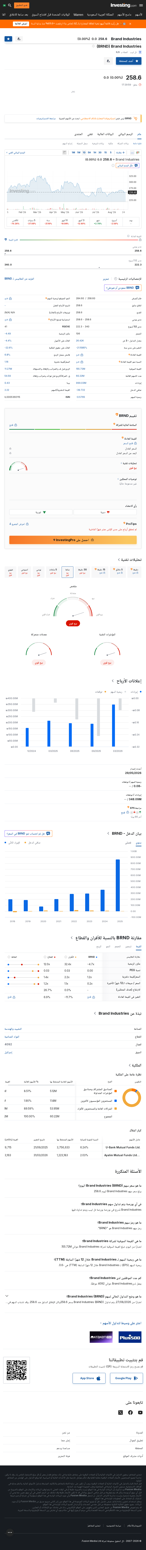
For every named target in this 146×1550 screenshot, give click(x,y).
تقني (90, 134)
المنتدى (78, 134)
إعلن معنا (65, 1440)
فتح (89, 996)
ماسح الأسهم (124, 15)
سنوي (138, 842)
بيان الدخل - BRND (126, 833)
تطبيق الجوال (136, 1440)
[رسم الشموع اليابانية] (138, 152)
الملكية (136, 1065)
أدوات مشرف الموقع (133, 1455)
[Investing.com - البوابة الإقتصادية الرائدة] (123, 5)
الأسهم (138, 15)
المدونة (139, 1432)
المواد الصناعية (12, 1036)
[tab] (134, 572)
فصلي (128, 842)
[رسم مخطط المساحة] (132, 152)
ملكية (110, 143)
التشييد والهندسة (13, 1028)
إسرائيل (8, 1052)
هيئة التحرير (64, 1455)
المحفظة (139, 1448)
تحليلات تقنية (131, 559)
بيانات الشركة (123, 143)
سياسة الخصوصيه (113, 1525)
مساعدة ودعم (63, 1448)
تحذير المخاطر (94, 1525)
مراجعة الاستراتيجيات (46, 118)
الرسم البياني (125, 134)
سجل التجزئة (82, 143)
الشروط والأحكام (134, 1525)
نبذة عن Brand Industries (120, 1013)
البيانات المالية (105, 134)
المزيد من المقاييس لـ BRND (19, 278)
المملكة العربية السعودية (100, 15)
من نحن (66, 1432)
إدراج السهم (67, 143)
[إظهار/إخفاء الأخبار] (64, 152)
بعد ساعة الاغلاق (18, 15)
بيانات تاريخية (98, 143)
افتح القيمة (13, 239)
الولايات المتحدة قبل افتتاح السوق (51, 15)
